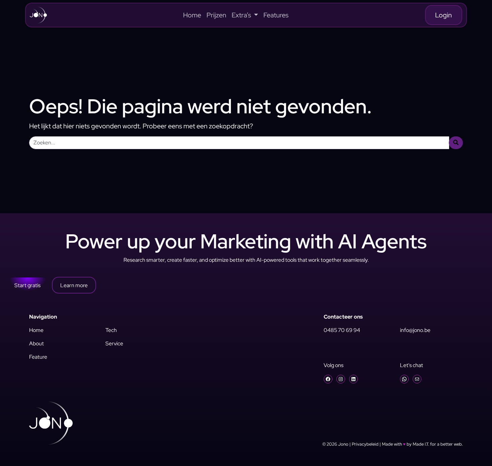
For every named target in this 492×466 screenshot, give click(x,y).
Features (276, 15)
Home (192, 15)
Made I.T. (421, 444)
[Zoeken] (456, 142)
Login (443, 15)
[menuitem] (192, 15)
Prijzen (216, 15)
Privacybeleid (365, 444)
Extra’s (242, 15)
